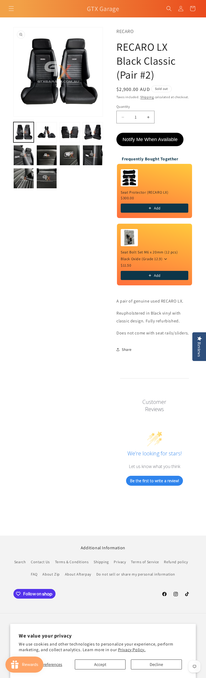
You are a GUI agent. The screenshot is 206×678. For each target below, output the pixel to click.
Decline (156, 664)
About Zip (51, 574)
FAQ (34, 574)
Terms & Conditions (72, 561)
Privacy (120, 561)
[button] (11, 8)
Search (20, 561)
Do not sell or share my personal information (135, 574)
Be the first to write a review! (154, 480)
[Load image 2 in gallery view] (46, 132)
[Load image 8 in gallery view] (93, 155)
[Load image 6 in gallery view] (46, 155)
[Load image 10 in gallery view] (46, 178)
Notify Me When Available (150, 139)
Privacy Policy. (132, 650)
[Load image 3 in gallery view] (70, 132)
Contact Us (40, 561)
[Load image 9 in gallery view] (23, 178)
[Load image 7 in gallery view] (70, 155)
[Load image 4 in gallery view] (93, 132)
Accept (100, 664)
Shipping (147, 97)
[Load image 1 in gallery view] (23, 132)
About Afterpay (78, 574)
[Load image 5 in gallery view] (23, 155)
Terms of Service (145, 561)
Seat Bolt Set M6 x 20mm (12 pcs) (149, 252)
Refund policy (176, 561)
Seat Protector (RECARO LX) (144, 192)
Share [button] (127, 349)
